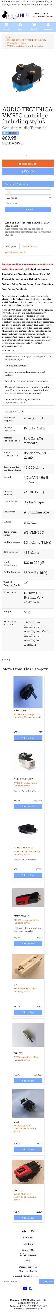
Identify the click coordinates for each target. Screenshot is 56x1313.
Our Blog (28, 1244)
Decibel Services (28, 1267)
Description (11, 246)
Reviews (9, 252)
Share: (6, 133)
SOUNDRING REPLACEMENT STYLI (26, 40)
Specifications (29, 246)
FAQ (28, 1260)
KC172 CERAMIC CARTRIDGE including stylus (25, 1128)
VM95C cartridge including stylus (25, 46)
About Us (28, 1237)
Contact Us (28, 1250)
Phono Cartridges (16, 43)
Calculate (29, 209)
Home (7, 37)
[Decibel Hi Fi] (28, 13)
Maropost (38, 1309)
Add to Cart (29, 163)
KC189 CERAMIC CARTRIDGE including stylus (25, 1197)
